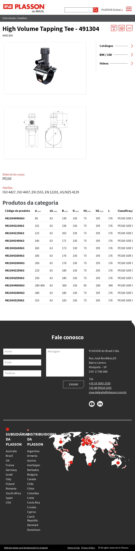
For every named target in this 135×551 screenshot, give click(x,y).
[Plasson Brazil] (24, 8)
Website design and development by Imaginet (26, 547)
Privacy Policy (88, 547)
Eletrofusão (9, 18)
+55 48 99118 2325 (100, 388)
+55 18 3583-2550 (99, 383)
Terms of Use (73, 547)
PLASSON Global (111, 10)
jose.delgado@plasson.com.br (108, 392)
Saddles (22, 18)
